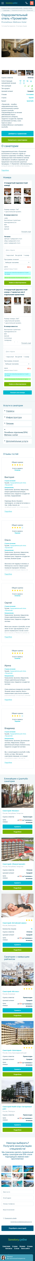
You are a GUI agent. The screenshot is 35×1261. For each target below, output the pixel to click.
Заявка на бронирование (17, 283)
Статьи (16, 1248)
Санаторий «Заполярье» (12, 1050)
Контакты (8, 1248)
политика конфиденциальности (21, 1222)
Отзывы (30, 1246)
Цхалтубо (30, 101)
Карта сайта (25, 1248)
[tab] (17, 411)
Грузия (31, 97)
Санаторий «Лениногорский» (14, 864)
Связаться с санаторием (17, 140)
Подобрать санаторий (17, 1228)
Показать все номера (17, 392)
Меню (2, 3)
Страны (15, 1246)
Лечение (22, 1246)
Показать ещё (26, 232)
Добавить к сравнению (17, 134)
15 (31, 929)
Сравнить (17, 826)
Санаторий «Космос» (11, 811)
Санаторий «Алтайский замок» (15, 923)
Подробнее (17, 832)
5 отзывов (30, 94)
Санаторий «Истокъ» (11, 991)
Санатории (6, 1246)
